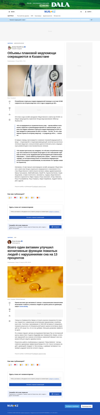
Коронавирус (38, 15)
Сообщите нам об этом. (39, 186)
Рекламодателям (86, 406)
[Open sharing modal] (10, 114)
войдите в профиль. (54, 211)
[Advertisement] (50, 31)
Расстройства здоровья (23, 15)
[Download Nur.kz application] (50, 4)
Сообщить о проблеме (72, 406)
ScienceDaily (23, 306)
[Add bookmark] (9, 119)
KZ (81, 11)
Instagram (56, 226)
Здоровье (11, 15)
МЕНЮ (12, 11)
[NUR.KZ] (50, 11)
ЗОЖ (32, 15)
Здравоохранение (47, 15)
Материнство (57, 15)
